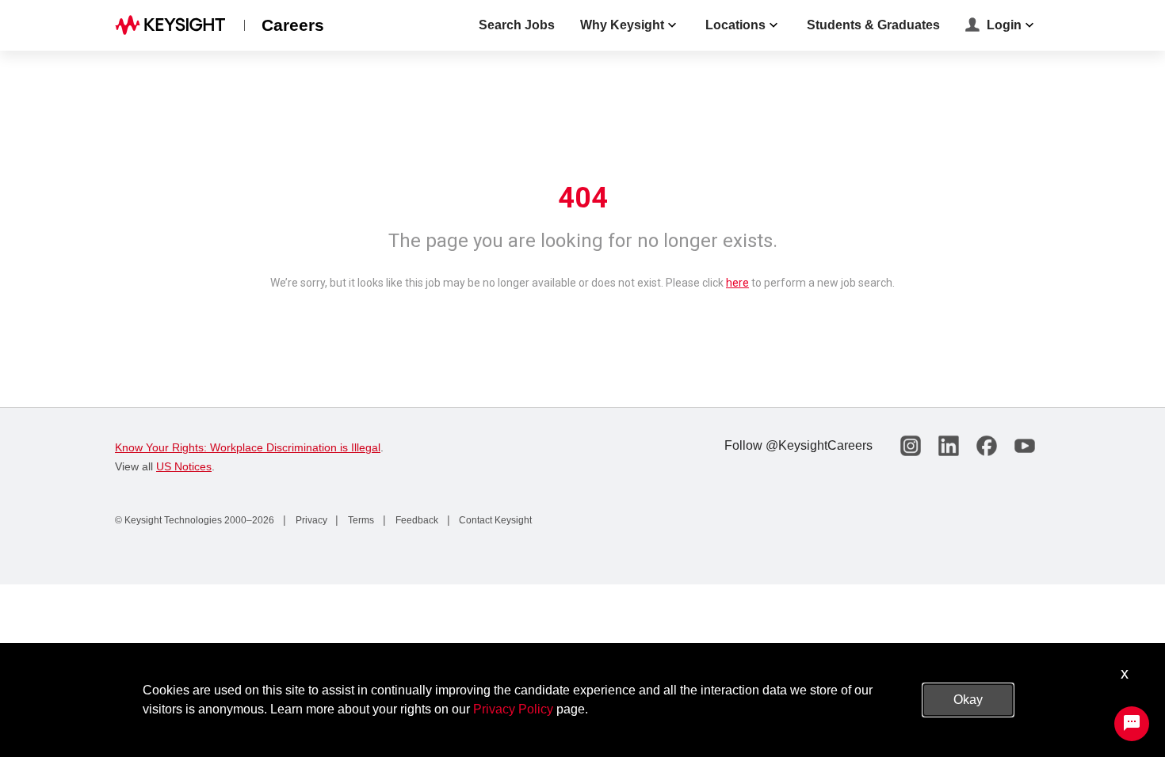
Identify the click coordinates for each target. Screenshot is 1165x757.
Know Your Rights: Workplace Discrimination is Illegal (247, 447)
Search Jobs (517, 25)
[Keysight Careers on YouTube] (1024, 445)
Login (1004, 25)
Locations (735, 25)
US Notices (184, 466)
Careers (293, 25)
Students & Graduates (873, 25)
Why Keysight (622, 25)
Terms (360, 520)
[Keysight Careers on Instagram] (910, 445)
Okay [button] (968, 699)
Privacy (310, 520)
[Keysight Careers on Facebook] (986, 445)
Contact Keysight (494, 520)
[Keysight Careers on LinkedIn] (948, 445)
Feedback (415, 520)
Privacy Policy (513, 709)
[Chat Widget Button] (1131, 723)
